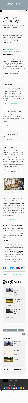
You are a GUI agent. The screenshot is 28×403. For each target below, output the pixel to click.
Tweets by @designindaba (9, 373)
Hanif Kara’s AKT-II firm (13, 230)
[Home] (14, 4)
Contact (16, 380)
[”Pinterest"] (21, 330)
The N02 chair (8, 258)
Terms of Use (12, 385)
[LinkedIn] (17, 268)
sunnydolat (10, 139)
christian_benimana (13, 219)
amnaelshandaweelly (13, 103)
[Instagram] (11, 388)
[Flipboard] (19, 268)
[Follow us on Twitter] (6, 330)
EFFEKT (19, 244)
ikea (9, 175)
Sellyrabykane (11, 125)
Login (10, 383)
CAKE (6, 251)
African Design (7, 274)
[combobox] (21, 11)
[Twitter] (11, 268)
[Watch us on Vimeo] (16, 388)
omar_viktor (11, 77)
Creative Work (7, 275)
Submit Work (18, 382)
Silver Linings (17, 350)
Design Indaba (9, 395)
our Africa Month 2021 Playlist (12, 49)
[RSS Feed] (21, 388)
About (10, 380)
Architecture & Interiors (15, 274)
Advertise (11, 382)
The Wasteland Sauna (17, 290)
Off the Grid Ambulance (17, 300)
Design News (12, 275)
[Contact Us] (23, 388)
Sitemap (15, 383)
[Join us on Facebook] (13, 330)
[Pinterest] (14, 268)
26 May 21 (9, 273)
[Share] (22, 268)
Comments (18, 275)
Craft (21, 274)
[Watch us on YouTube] (14, 388)
